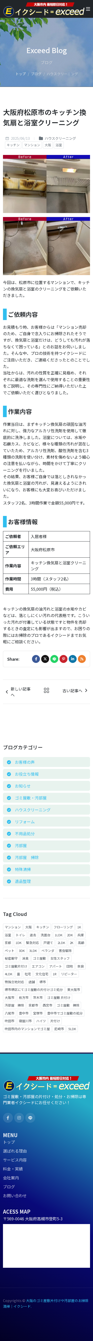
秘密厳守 (11, 958)
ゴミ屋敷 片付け (58, 997)
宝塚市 (38, 1013)
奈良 (80, 966)
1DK (19, 942)
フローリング (63, 927)
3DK (22, 950)
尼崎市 (59, 1028)
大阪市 (9, 997)
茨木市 (38, 997)
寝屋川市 (25, 1020)
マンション (32, 145)
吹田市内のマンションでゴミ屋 (27, 1028)
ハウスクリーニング (60, 138)
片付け (55, 1020)
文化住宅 (41, 974)
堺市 (42, 981)
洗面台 (45, 935)
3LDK (33, 950)
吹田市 (9, 1020)
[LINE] (54, 659)
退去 (33, 935)
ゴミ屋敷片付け (16, 966)
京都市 (33, 1005)
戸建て (48, 942)
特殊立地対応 (14, 981)
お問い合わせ (15, 1195)
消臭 (25, 958)
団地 (69, 966)
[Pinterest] (63, 659)
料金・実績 (13, 1169)
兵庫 (80, 935)
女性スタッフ (60, 958)
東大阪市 (73, 989)
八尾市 (9, 1013)
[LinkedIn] (73, 659)
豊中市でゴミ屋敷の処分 (65, 1013)
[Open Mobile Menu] (88, 9)
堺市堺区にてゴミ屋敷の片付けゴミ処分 (34, 989)
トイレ (20, 935)
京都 (8, 942)
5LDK (72, 1028)
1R (55, 974)
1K (79, 927)
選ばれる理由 (15, 1151)
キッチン (13, 145)
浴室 (59, 145)
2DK (70, 935)
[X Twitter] (45, 659)
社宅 (28, 974)
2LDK (61, 942)
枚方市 (24, 997)
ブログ (36, 73)
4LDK (8, 974)
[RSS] (82, 659)
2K (71, 942)
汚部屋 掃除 (14, 1005)
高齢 (81, 942)
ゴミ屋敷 (39, 958)
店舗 (32, 981)
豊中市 (24, 1013)
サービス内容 (15, 1160)
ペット (9, 950)
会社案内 (11, 1178)
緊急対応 (32, 942)
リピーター (69, 974)
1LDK (58, 935)
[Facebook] (36, 659)
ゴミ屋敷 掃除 (68, 1005)
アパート (55, 966)
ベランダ (47, 950)
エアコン (38, 966)
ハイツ (41, 1020)
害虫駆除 (65, 950)
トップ (20, 73)
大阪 (48, 145)
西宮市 (47, 1005)
